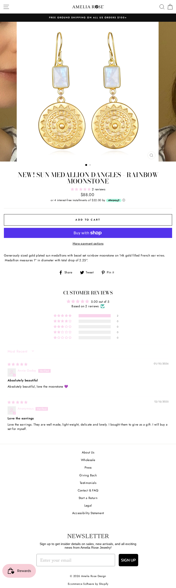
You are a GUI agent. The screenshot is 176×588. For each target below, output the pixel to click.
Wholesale (88, 460)
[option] (88, 92)
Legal (88, 505)
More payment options (88, 243)
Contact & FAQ (88, 490)
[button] (81, 189)
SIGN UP (128, 560)
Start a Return (88, 498)
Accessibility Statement (88, 513)
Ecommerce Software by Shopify (88, 584)
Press (88, 467)
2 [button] (90, 165)
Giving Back (88, 475)
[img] (18, 364)
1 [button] (86, 165)
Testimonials (88, 482)
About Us (88, 452)
